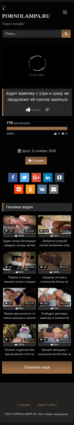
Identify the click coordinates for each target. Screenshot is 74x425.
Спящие (38, 160)
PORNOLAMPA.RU (26, 16)
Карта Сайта (47, 405)
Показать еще (37, 367)
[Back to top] (61, 413)
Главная (23, 405)
